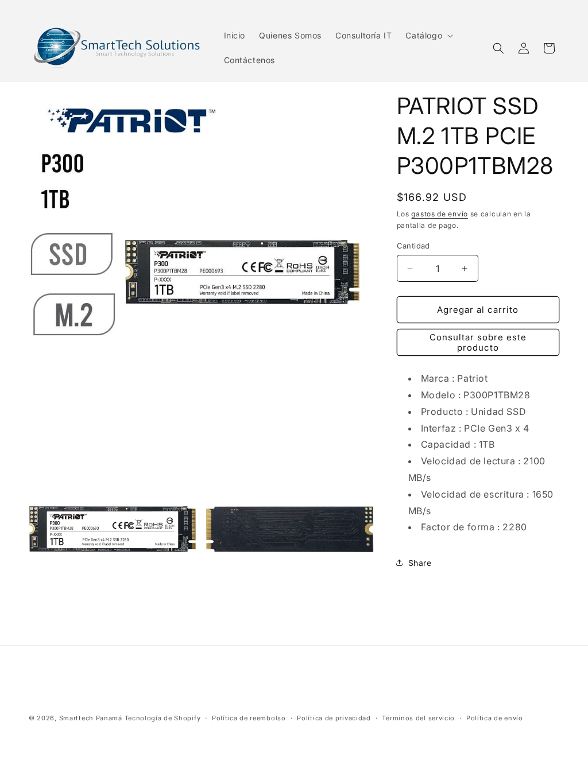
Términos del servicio (418, 718)
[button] (428, 36)
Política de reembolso (249, 718)
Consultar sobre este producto (478, 342)
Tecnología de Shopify (163, 718)
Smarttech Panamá (90, 718)
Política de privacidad (333, 718)
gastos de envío (439, 213)
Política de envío (494, 718)
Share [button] (420, 563)
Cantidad (413, 245)
